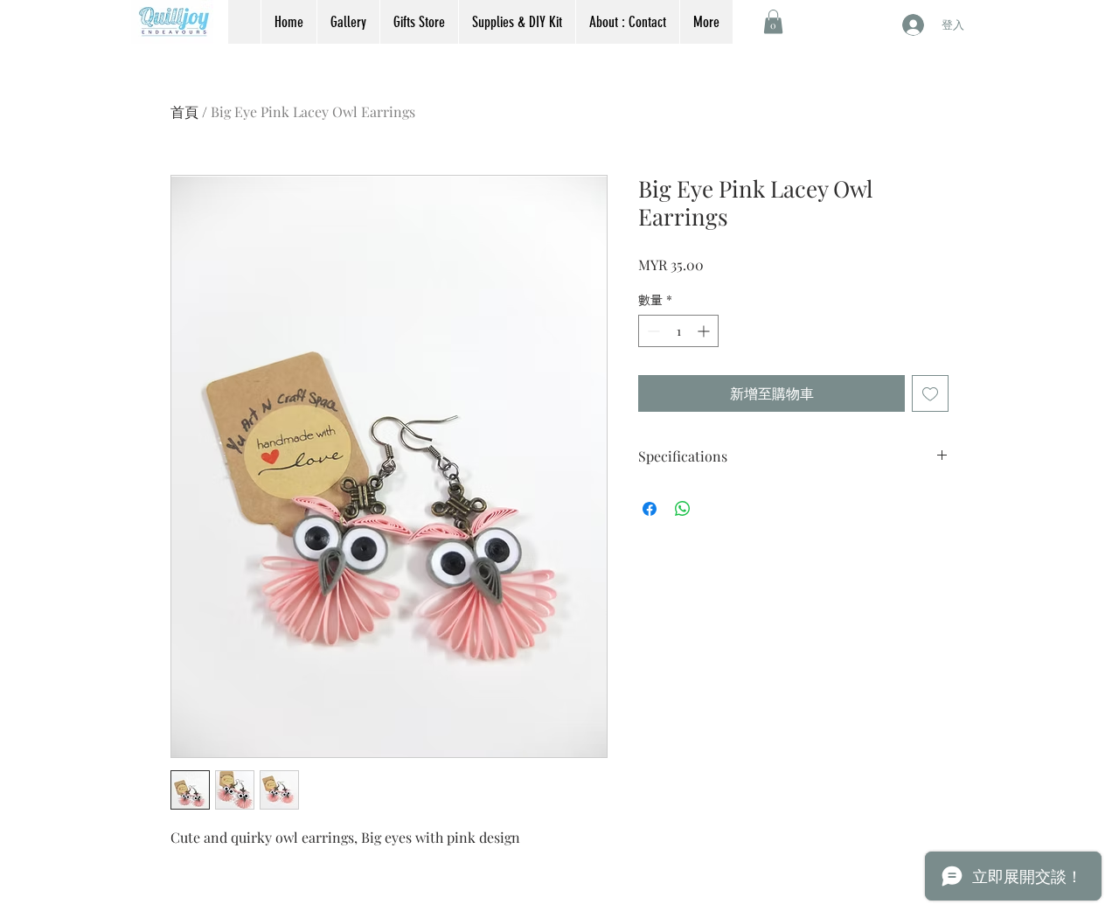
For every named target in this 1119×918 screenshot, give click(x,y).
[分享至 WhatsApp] (682, 508)
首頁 (184, 111)
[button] (773, 21)
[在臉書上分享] (649, 508)
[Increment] (705, 331)
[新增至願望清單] (930, 393)
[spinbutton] (678, 331)
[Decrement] (652, 331)
